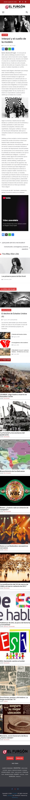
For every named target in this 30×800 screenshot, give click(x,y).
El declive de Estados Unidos (19, 334)
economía (24, 770)
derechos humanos (17, 770)
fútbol (12, 772)
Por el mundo (6, 310)
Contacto (10, 758)
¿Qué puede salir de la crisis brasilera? (13, 243)
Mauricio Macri (9, 774)
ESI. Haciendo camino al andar (12, 661)
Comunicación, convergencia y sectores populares (16, 248)
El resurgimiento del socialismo (20, 342)
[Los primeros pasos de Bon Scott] (15, 259)
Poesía (26, 774)
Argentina (16, 768)
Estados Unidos (6, 772)
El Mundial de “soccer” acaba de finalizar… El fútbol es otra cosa (20, 351)
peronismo (22, 774)
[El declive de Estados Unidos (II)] (15, 299)
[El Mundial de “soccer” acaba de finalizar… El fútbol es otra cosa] (5, 352)
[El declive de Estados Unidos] (5, 335)
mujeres (16, 774)
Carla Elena (24, 768)
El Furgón (13, 45)
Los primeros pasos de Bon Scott (14, 276)
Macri (3, 774)
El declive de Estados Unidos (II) (14, 315)
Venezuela (18, 776)
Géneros (6, 626)
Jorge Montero (18, 772)
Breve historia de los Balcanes (12, 471)
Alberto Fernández (7, 768)
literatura (25, 772)
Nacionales (7, 398)
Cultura (4, 34)
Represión (12, 776)
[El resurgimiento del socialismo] (5, 343)
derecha (10, 770)
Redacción (19, 758)
